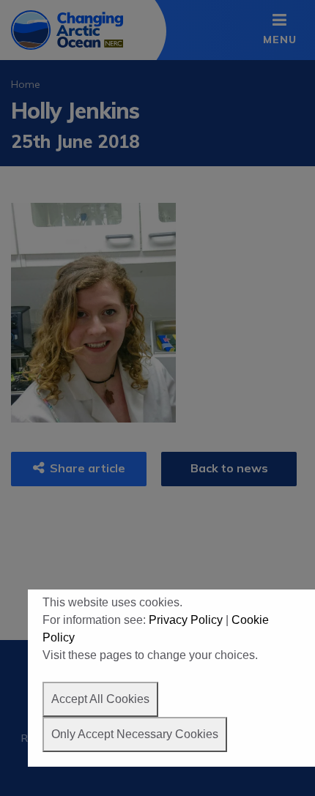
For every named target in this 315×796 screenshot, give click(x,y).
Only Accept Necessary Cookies (134, 734)
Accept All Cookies (100, 699)
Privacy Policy (186, 620)
